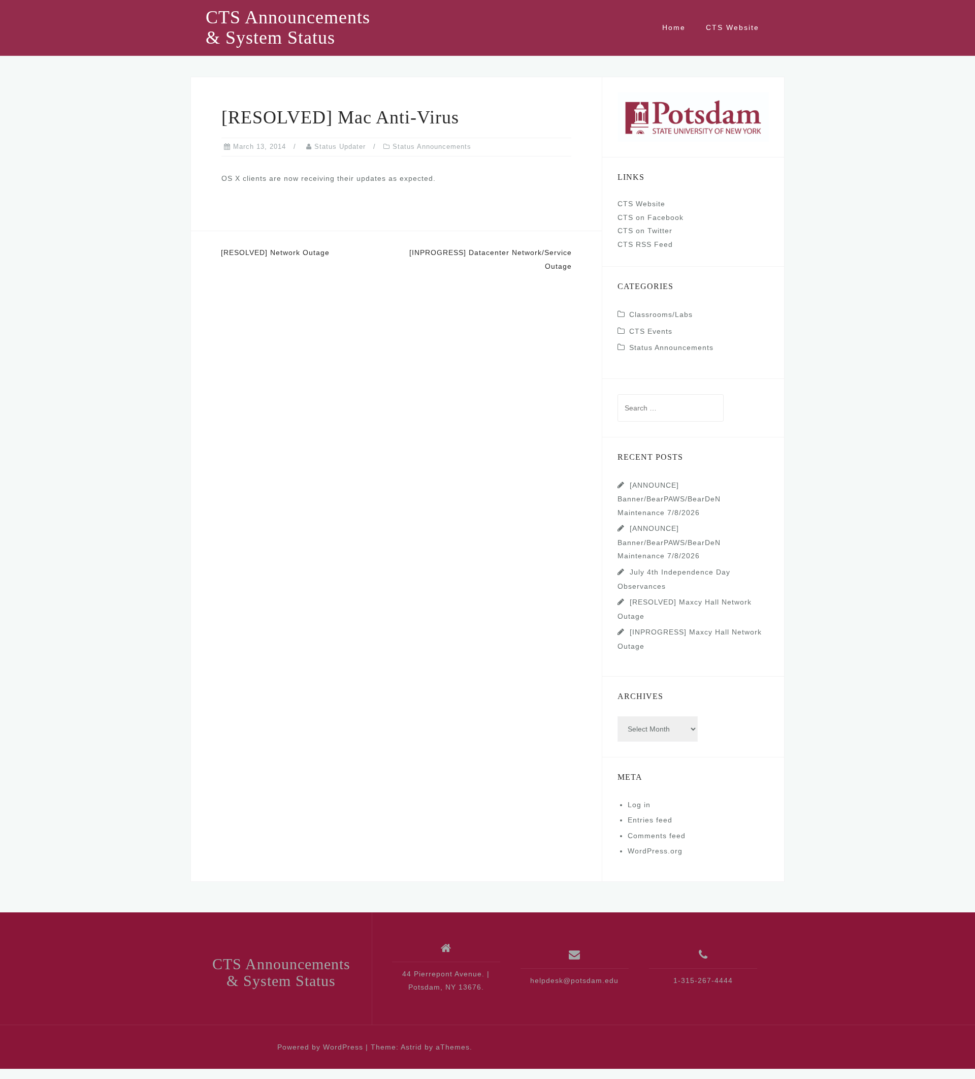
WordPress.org (655, 851)
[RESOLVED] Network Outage (275, 252)
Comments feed (657, 836)
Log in (639, 805)
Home (674, 27)
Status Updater (340, 146)
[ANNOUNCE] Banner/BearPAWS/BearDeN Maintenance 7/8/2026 (669, 499)
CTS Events (650, 331)
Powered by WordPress (320, 1047)
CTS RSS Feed (645, 244)
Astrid (411, 1047)
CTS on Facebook (651, 217)
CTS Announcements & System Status (288, 27)
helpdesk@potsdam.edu (574, 980)
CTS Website (732, 27)
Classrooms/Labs (661, 314)
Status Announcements (432, 146)
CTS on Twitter (645, 231)
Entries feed (650, 820)
